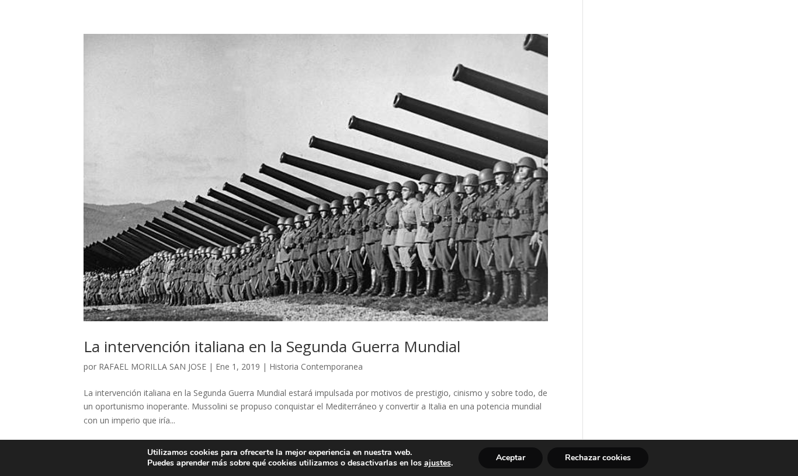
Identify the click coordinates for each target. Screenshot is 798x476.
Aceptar (510, 457)
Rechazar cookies (598, 457)
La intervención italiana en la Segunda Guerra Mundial (272, 346)
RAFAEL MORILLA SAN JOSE (152, 366)
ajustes (437, 463)
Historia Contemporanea (316, 366)
